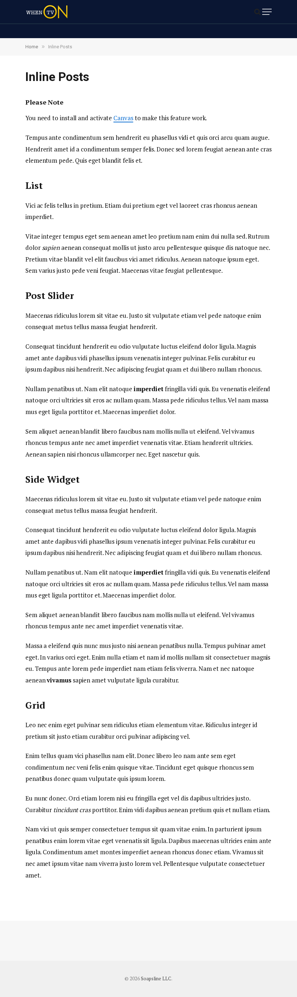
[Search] (257, 12)
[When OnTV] (46, 12)
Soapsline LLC (156, 978)
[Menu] (267, 12)
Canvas (123, 118)
